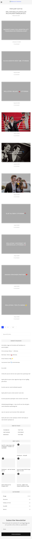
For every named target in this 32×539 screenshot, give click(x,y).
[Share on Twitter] (16, 46)
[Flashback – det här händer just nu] (8, 463)
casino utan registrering (14, 379)
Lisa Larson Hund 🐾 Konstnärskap (16, 152)
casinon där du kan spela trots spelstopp (17, 373)
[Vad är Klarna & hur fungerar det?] (8, 478)
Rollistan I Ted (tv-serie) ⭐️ (16, 305)
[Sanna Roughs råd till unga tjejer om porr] (24, 463)
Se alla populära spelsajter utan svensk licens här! (14, 398)
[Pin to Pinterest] (18, 46)
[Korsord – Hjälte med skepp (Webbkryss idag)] (24, 478)
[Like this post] (12, 46)
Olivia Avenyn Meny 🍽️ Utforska (16, 61)
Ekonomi (16, 499)
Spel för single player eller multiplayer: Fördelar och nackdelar (7, 446)
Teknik (16, 509)
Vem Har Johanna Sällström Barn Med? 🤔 (16, 183)
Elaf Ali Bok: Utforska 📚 (16, 213)
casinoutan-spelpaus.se (7, 419)
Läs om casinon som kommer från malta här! (13, 412)
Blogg (16, 496)
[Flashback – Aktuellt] (24, 449)
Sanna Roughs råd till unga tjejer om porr (23, 470)
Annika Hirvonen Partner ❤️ (16, 274)
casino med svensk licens (15, 393)
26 (13, 327)
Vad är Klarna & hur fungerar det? (6, 485)
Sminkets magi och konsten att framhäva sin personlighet (16, 30)
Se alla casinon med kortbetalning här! (11, 387)
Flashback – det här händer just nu (8, 470)
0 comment (16, 44)
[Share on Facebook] (14, 46)
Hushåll (16, 506)
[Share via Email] (20, 46)
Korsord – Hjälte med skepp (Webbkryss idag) (23, 485)
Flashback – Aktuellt (22, 455)
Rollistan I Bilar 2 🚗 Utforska (16, 91)
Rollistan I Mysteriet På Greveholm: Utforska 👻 (16, 244)
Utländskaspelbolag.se (7, 404)
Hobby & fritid (16, 502)
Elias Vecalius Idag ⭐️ (16, 122)
